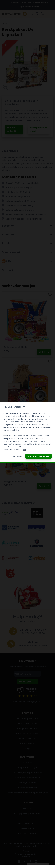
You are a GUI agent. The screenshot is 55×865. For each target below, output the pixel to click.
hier (24, 449)
